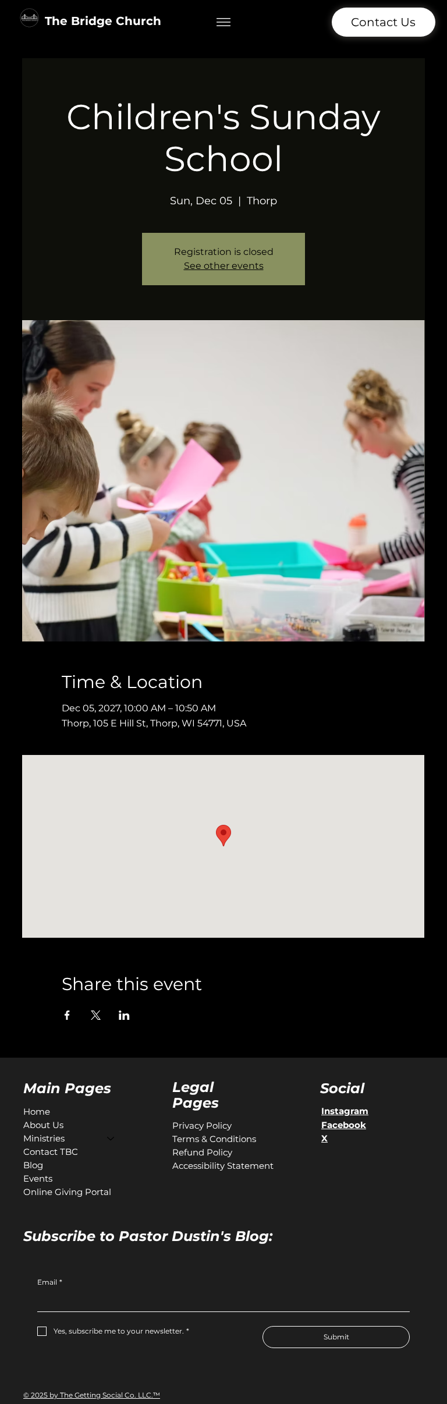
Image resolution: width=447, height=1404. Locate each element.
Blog (33, 1165)
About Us (43, 1124)
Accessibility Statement (223, 1165)
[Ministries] (111, 1138)
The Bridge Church (103, 21)
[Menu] (224, 22)
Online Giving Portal (67, 1191)
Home (36, 1111)
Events (37, 1178)
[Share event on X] (95, 1015)
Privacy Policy (202, 1125)
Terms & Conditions (214, 1138)
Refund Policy (202, 1152)
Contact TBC (50, 1151)
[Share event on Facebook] (67, 1015)
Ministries (44, 1138)
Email (49, 1282)
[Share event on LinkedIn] (124, 1015)
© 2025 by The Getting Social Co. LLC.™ (91, 1395)
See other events (224, 265)
